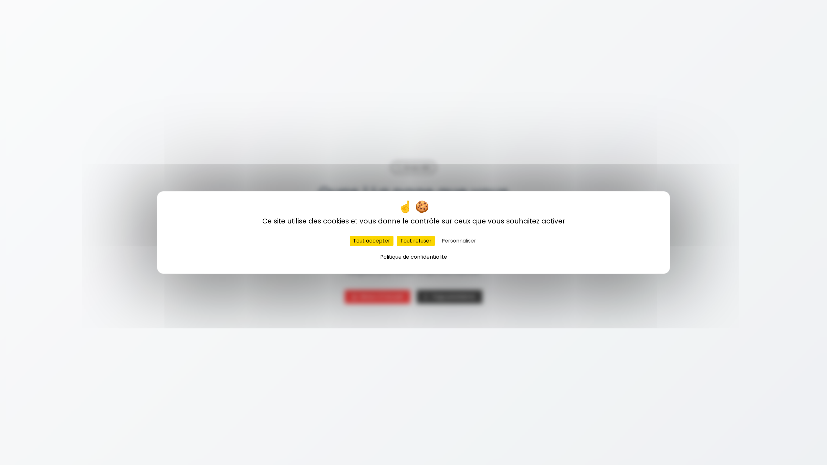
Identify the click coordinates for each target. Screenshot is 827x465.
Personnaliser (459, 240)
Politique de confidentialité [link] (413, 257)
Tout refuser (416, 240)
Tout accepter (371, 240)
